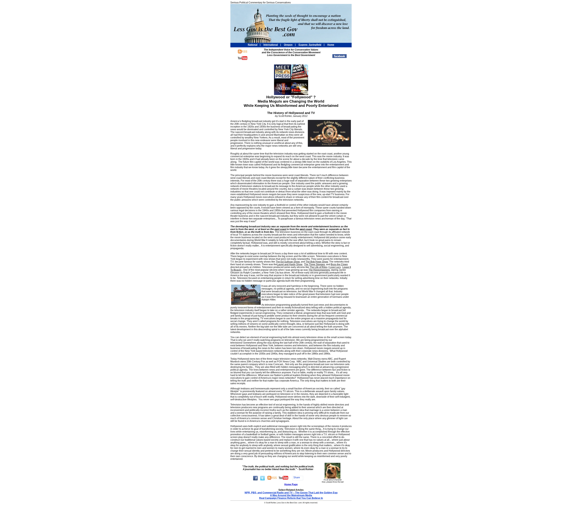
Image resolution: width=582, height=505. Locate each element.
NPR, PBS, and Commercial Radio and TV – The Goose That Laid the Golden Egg (291, 492)
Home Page (291, 484)
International (270, 44)
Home (330, 44)
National (252, 44)
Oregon (288, 44)
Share (296, 477)
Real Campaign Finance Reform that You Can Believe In (291, 498)
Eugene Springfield (310, 44)
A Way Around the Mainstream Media (291, 495)
